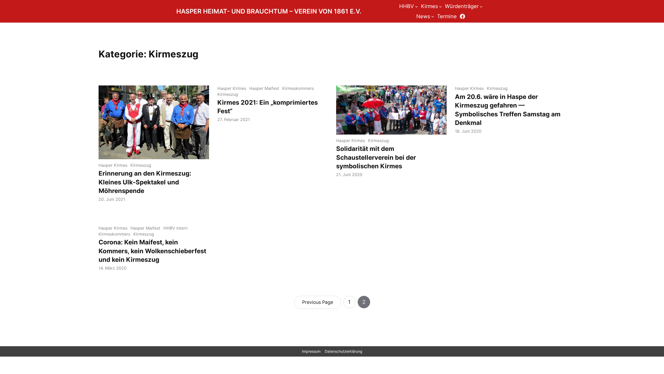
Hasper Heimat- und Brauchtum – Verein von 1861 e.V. (268, 11)
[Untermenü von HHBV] (416, 6)
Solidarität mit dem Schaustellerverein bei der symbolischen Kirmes (376, 157)
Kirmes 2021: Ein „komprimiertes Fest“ (267, 107)
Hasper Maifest (264, 88)
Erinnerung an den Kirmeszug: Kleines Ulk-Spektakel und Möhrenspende (145, 182)
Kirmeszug (140, 165)
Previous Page (317, 302)
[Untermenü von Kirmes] (440, 6)
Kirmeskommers (298, 88)
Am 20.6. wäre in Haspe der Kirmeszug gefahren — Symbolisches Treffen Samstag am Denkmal (508, 110)
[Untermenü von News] (432, 16)
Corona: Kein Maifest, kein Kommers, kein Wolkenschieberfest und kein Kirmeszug (152, 250)
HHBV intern (175, 228)
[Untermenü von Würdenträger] (481, 6)
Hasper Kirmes (113, 165)
